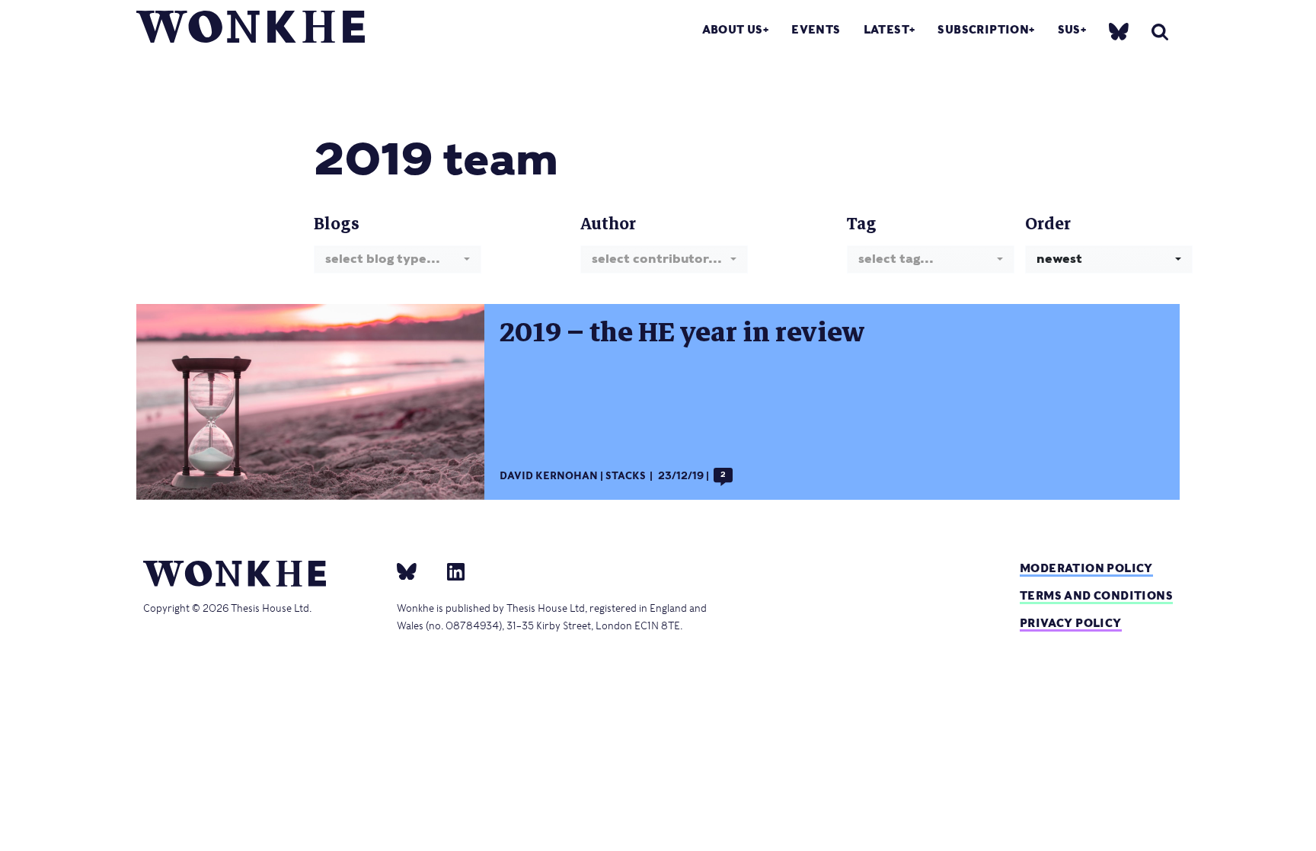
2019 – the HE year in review (682, 332)
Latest (886, 29)
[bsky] (1119, 30)
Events (815, 29)
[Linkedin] (450, 571)
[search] (1160, 31)
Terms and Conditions (1096, 595)
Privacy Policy (1071, 622)
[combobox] (398, 259)
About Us (732, 29)
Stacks (625, 475)
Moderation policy (1086, 567)
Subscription (983, 29)
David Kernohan (549, 475)
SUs (1069, 29)
